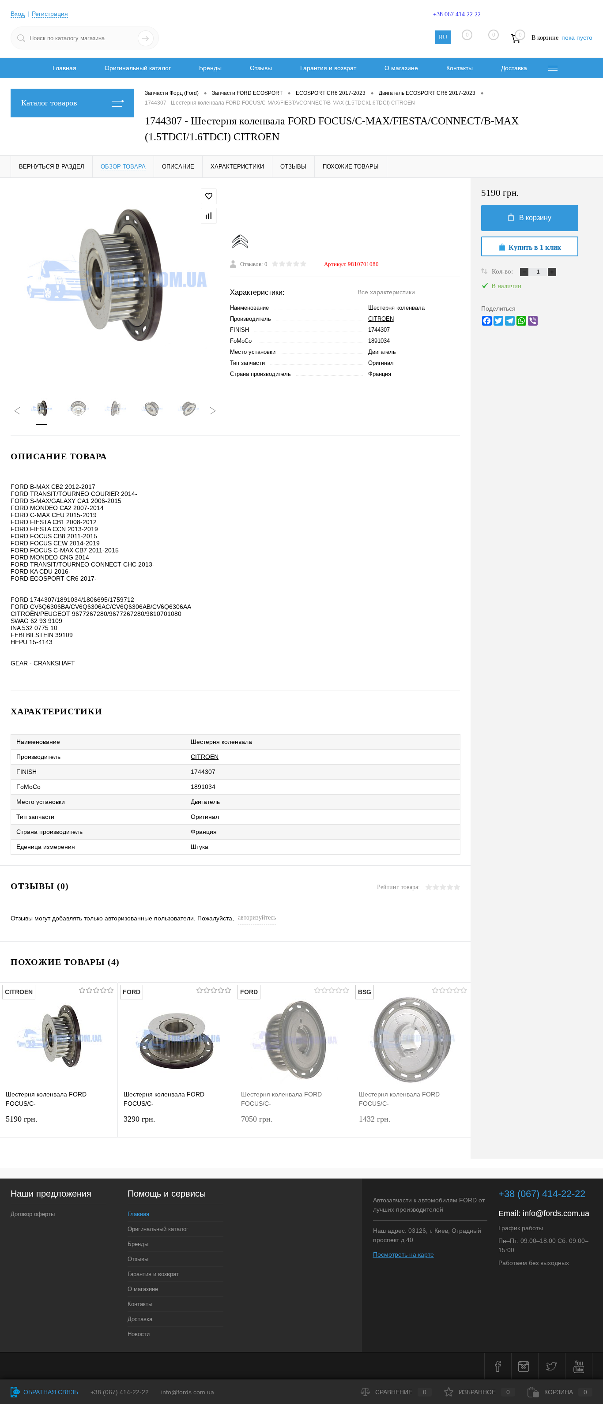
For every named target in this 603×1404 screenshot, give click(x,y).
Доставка (514, 67)
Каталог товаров (49, 102)
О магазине (401, 67)
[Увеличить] (115, 282)
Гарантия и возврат (328, 67)
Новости (139, 1334)
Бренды (210, 67)
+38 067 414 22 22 (457, 14)
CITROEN (381, 318)
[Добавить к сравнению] (209, 216)
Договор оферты (33, 1214)
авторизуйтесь (257, 917)
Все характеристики (386, 292)
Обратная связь (50, 1392)
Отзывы (261, 67)
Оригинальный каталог (138, 67)
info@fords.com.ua (556, 1213)
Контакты (459, 67)
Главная (64, 67)
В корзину (535, 217)
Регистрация (50, 13)
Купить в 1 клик (535, 247)
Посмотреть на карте (403, 1254)
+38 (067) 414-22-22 (541, 1193)
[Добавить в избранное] (209, 196)
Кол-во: (503, 271)
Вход (18, 13)
